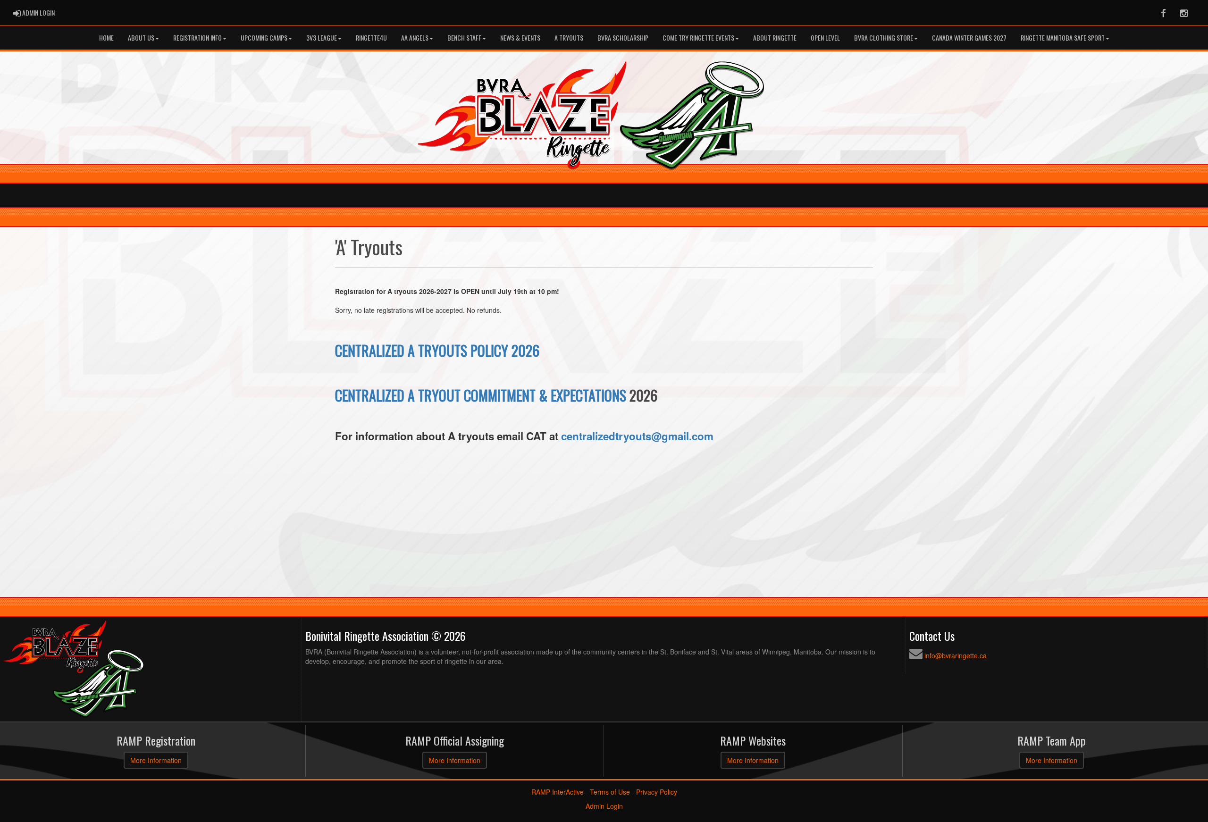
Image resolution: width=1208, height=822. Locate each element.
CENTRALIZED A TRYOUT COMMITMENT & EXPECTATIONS (480, 395)
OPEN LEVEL (825, 37)
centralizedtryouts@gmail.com (637, 436)
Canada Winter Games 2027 (969, 37)
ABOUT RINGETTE (775, 37)
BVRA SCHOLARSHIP (622, 37)
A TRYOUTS (568, 37)
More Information (156, 760)
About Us (141, 37)
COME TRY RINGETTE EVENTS (698, 37)
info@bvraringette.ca (955, 655)
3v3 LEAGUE (321, 37)
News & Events (520, 37)
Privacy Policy (656, 792)
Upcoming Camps (264, 37)
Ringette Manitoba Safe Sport (1063, 37)
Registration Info (197, 37)
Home (106, 37)
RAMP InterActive (557, 792)
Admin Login (604, 806)
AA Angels (414, 37)
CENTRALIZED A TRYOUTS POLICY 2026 (437, 350)
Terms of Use (610, 792)
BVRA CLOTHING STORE (883, 37)
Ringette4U (371, 37)
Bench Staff (464, 37)
